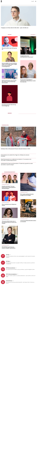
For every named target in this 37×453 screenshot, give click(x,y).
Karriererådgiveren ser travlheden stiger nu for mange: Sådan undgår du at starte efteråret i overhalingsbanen (9, 65)
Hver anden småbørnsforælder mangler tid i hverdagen (27, 195)
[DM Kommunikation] (3, 269)
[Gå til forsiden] (1, 1)
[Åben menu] (35, 1)
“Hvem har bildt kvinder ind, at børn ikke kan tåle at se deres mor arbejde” (9, 222)
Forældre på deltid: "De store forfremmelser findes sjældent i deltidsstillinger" (9, 187)
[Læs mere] (10, 41)
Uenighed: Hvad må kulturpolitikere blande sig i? (26, 56)
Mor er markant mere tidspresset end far (9, 205)
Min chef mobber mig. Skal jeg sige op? (9, 49)
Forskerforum (9, 280)
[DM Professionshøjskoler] (3, 275)
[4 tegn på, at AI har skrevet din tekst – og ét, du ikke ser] (18, 16)
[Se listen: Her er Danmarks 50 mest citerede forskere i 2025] (18, 136)
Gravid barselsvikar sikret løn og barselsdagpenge (9, 105)
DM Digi (8, 261)
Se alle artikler (33, 34)
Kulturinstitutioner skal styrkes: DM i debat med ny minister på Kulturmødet (9, 81)
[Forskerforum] (3, 282)
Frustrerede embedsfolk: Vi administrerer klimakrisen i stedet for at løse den (28, 80)
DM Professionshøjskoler (11, 274)
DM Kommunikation (10, 268)
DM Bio (7, 254)
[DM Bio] (3, 256)
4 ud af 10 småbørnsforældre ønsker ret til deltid (28, 221)
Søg (32, 1)
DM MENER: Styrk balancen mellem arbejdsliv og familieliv (8, 247)
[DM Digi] (3, 263)
